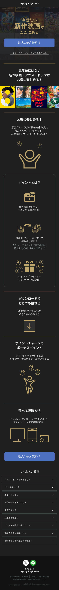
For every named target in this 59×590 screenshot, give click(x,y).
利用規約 (34, 576)
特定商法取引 (44, 576)
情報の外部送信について (37, 579)
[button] (55, 97)
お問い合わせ (14, 576)
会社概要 (25, 576)
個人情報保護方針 (19, 579)
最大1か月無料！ (29, 42)
